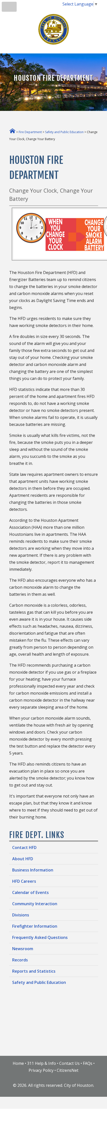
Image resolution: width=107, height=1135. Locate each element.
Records (20, 960)
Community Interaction (34, 903)
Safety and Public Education (64, 132)
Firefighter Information (34, 926)
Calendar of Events (30, 892)
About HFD (22, 858)
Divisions (20, 915)
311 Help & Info (41, 1063)
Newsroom (22, 948)
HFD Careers (24, 881)
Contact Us (69, 1063)
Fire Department (30, 132)
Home (18, 1063)
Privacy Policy (41, 1070)
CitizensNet (67, 1070)
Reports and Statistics (33, 971)
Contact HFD (24, 847)
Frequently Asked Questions (40, 937)
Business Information (32, 870)
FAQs (87, 1063)
